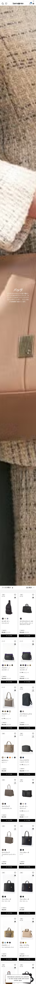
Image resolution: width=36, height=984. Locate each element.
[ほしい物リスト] (6, 4)
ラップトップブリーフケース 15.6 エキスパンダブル (26, 623)
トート (3, 716)
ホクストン (5, 760)
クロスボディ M (23, 670)
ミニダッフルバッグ (24, 947)
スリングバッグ (5, 623)
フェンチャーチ (24, 853)
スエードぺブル (24, 945)
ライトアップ (6, 806)
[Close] (33, 0)
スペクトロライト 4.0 (26, 621)
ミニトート (4, 762)
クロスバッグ (23, 808)
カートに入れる (9, 635)
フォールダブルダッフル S (8, 947)
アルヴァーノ (6, 668)
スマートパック (23, 716)
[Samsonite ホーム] (18, 3)
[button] (31, 979)
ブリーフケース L (24, 901)
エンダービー (6, 621)
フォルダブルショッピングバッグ (9, 855)
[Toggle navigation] (33, 3)
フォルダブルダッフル (7, 808)
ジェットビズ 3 (24, 760)
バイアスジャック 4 (26, 714)
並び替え (29, 588)
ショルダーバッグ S (24, 762)
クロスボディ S (5, 670)
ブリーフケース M (6, 901)
